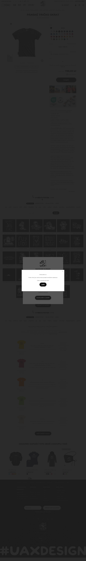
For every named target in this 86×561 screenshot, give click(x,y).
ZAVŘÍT (43, 284)
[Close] (62, 271)
